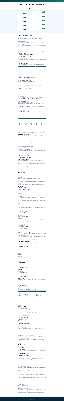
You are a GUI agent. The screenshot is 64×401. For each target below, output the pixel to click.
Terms (32, 398)
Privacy (31, 398)
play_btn (43, 12)
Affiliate (34, 398)
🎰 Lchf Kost (20, 0)
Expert (35, 398)
